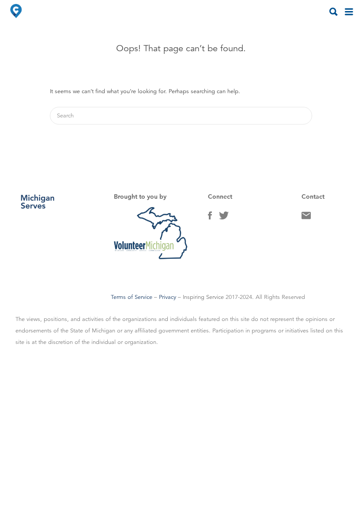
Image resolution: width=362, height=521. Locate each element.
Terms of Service (131, 297)
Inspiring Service (203, 297)
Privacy (167, 297)
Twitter (224, 217)
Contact (306, 217)
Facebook (210, 217)
